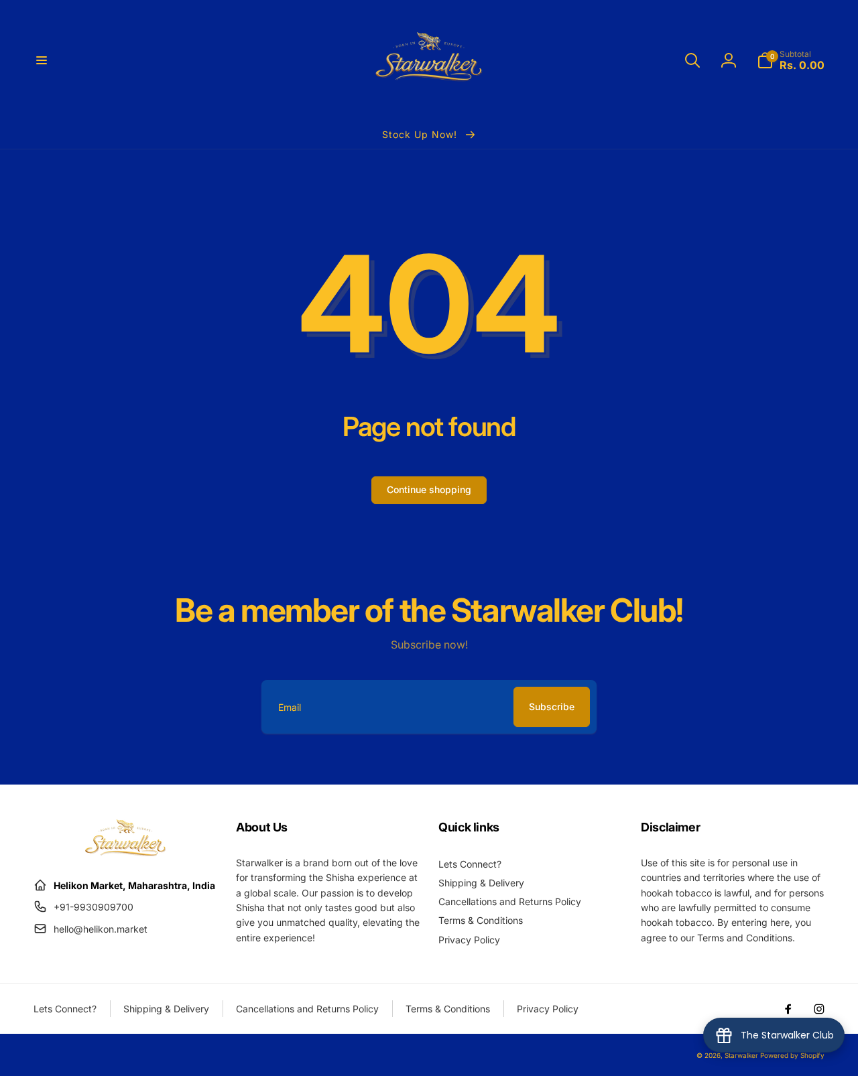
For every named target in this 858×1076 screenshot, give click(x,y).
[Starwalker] (125, 852)
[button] (41, 60)
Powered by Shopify (792, 1055)
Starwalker (741, 1055)
